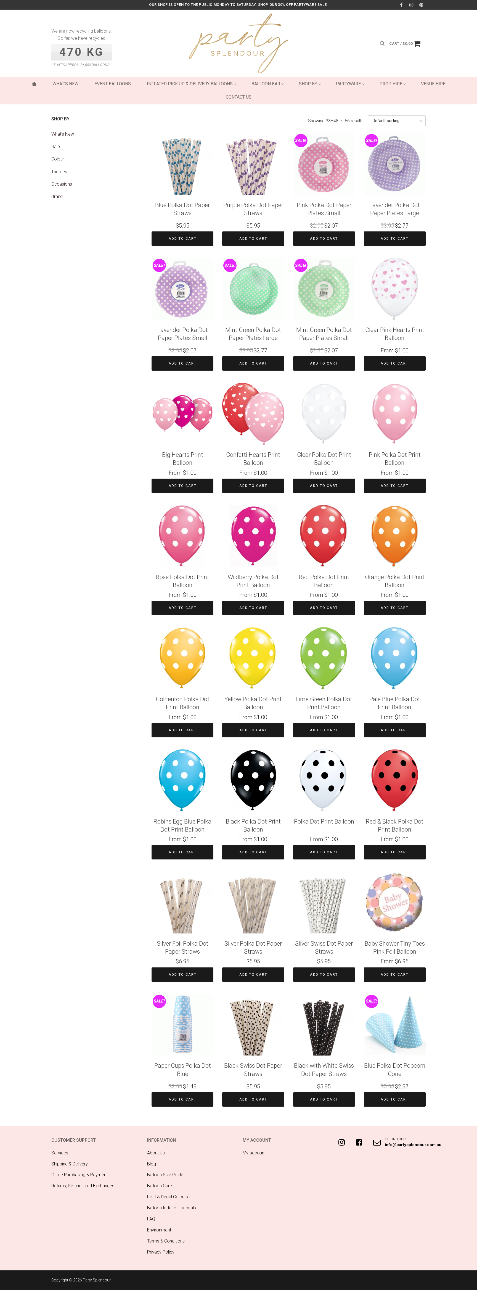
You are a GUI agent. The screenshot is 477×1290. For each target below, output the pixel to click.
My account (254, 1153)
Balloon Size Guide (165, 1174)
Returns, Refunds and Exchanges (82, 1185)
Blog (151, 1164)
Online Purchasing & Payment (79, 1174)
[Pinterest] (421, 5)
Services (59, 1153)
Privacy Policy (160, 1252)
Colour (57, 159)
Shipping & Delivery (69, 1164)
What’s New (62, 134)
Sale (55, 146)
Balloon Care (159, 1185)
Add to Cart (183, 238)
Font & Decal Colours (167, 1196)
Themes (59, 171)
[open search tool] (382, 43)
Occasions (61, 184)
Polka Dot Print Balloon (324, 821)
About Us (156, 1153)
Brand (57, 196)
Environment (159, 1230)
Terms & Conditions (166, 1241)
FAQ (151, 1219)
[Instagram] (411, 5)
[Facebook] (401, 5)
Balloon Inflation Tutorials (171, 1207)
